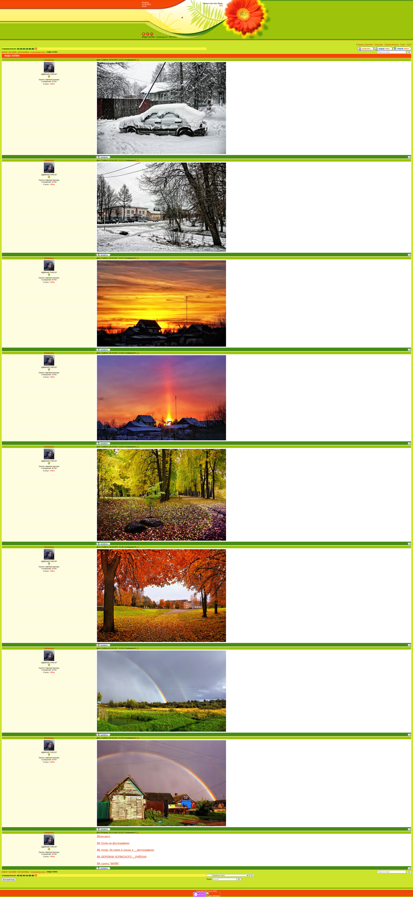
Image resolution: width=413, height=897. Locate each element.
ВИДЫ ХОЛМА (52, 52)
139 (137, 832)
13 (32, 49)
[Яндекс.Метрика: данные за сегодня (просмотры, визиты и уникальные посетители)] (213, 894)
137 (137, 648)
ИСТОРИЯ (12, 52)
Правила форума (391, 44)
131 (137, 60)
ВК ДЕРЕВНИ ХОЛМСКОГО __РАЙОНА (121, 856)
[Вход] (152, 33)
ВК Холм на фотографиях (113, 843)
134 (137, 353)
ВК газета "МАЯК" (108, 863)
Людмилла (49, 60)
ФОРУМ (4, 52)
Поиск (402, 44)
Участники (378, 44)
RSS (221, 5)
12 (29, 49)
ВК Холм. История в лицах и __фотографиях (125, 850)
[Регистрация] (148, 33)
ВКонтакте (103, 836)
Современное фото (38, 52)
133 (137, 258)
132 (137, 160)
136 (137, 547)
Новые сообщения (365, 44)
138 (137, 738)
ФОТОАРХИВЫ (23, 52)
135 (137, 447)
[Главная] (144, 33)
